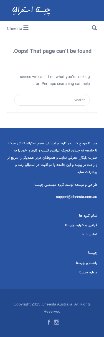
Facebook (49, 322)
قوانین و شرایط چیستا (81, 225)
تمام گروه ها (88, 216)
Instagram (56, 322)
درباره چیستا (88, 272)
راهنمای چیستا (86, 263)
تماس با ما (89, 234)
